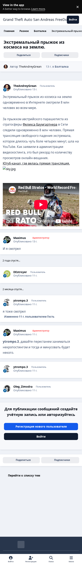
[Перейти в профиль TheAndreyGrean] (6, 67)
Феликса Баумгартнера (40, 124)
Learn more (7, 7)
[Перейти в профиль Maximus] (7, 239)
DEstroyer (20, 272)
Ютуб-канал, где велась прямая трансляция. (36, 163)
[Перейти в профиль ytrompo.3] (7, 302)
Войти (41, 436)
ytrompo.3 (20, 300)
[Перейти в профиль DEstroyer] (7, 273)
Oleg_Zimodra (22, 386)
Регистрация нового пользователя (41, 426)
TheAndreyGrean (30, 66)
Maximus (19, 238)
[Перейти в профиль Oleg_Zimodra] (7, 388)
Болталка (61, 66)
